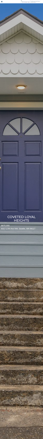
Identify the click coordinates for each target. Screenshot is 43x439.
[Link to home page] (25, 1)
